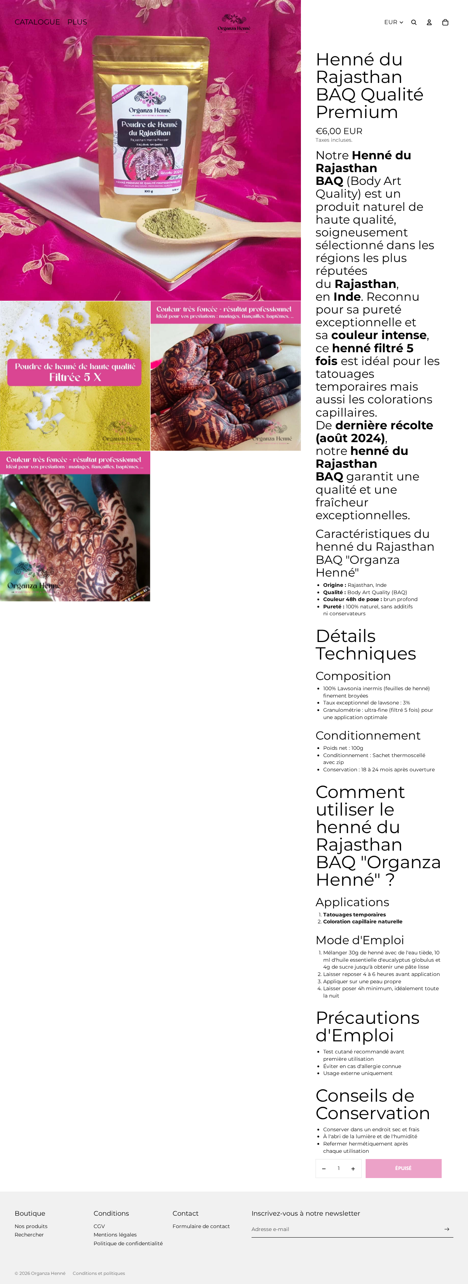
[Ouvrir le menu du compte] (429, 22)
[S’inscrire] (447, 1229)
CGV (99, 1226)
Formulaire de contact (201, 1226)
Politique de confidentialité (128, 1243)
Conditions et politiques (99, 1273)
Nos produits (31, 1226)
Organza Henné (48, 1273)
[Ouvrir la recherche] (414, 22)
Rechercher (29, 1234)
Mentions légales (115, 1234)
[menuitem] (77, 22)
